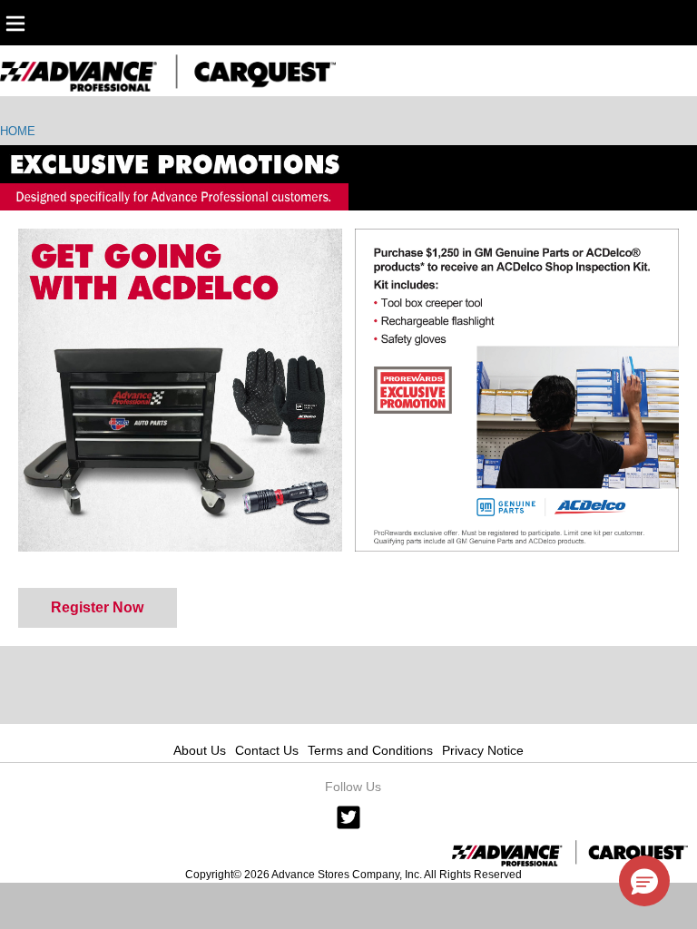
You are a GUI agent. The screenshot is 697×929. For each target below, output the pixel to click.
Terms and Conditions (370, 750)
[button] (644, 881)
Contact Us (267, 750)
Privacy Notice (483, 750)
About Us (199, 750)
